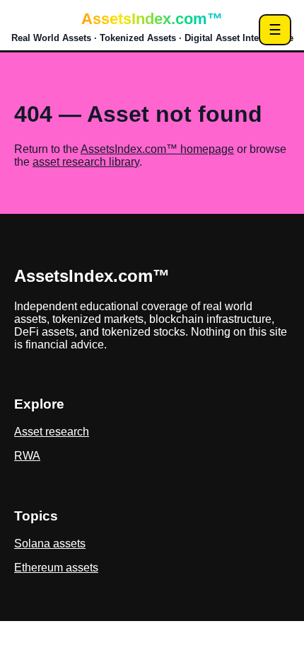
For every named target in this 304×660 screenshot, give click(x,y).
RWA (27, 456)
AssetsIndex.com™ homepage (157, 149)
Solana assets (50, 543)
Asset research (51, 432)
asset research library (86, 162)
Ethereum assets (56, 568)
